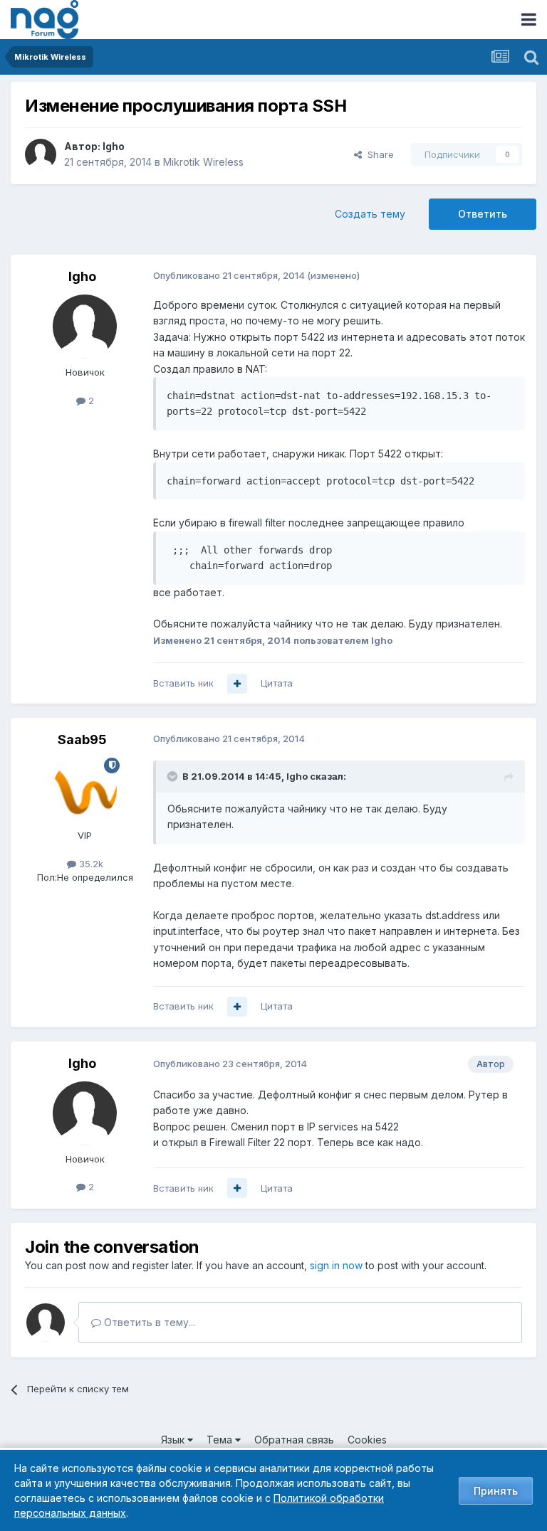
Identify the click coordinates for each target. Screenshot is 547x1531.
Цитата (277, 683)
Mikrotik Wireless (203, 162)
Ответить (482, 214)
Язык (174, 1440)
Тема (221, 1440)
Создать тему (370, 214)
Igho (114, 146)
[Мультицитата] (237, 684)
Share (378, 154)
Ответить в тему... (148, 1322)
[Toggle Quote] (173, 776)
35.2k (89, 863)
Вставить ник (183, 683)
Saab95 (82, 739)
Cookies (367, 1440)
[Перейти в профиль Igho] (40, 154)
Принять (496, 1491)
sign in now (336, 1265)
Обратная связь (294, 1440)
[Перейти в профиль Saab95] (85, 790)
